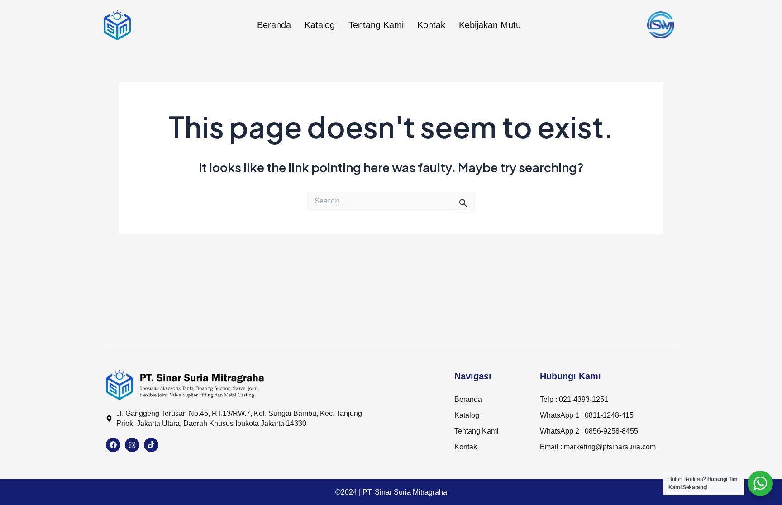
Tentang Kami (376, 25)
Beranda (274, 25)
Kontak (431, 25)
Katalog (320, 25)
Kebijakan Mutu (490, 25)
